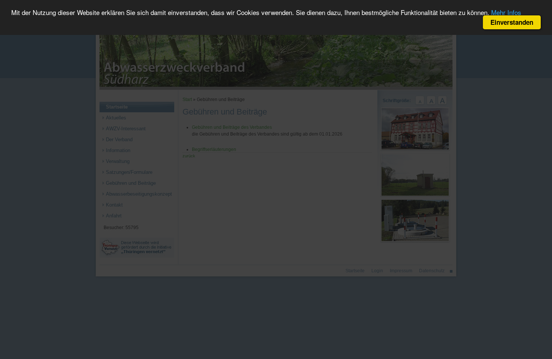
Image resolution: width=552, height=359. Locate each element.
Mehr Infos (506, 12)
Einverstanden (511, 22)
